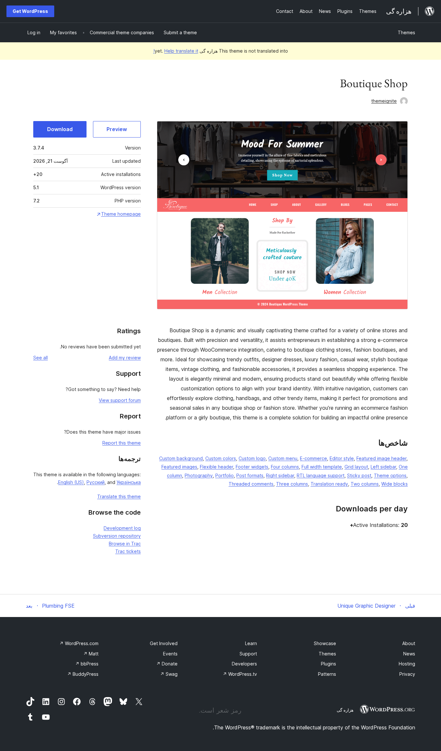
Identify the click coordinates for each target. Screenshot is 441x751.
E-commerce (313, 458)
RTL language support (320, 475)
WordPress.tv (240, 674)
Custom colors (220, 458)
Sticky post (359, 475)
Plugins (328, 663)
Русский (96, 482)
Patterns (327, 674)
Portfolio (224, 475)
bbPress (86, 663)
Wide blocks (394, 484)
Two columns (365, 484)
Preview (117, 129)
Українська (129, 482)
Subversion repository (117, 536)
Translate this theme (119, 496)
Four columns (285, 466)
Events (170, 653)
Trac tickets (128, 551)
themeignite (384, 101)
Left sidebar (383, 466)
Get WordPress (30, 11)
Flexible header (216, 466)
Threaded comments (251, 484)
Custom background (181, 458)
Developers (244, 663)
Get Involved (164, 643)
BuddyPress (82, 674)
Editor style (342, 458)
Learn (251, 643)
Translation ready (329, 484)
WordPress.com (78, 643)
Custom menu (282, 458)
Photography (199, 475)
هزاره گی (345, 710)
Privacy (407, 674)
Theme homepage (121, 214)
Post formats (249, 475)
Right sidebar (280, 475)
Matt (90, 653)
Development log (122, 528)
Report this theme (121, 443)
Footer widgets (252, 466)
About (408, 643)
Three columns (292, 484)
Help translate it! (175, 51)
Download (60, 129)
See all (40, 357)
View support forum (120, 400)
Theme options (390, 475)
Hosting (407, 663)
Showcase (325, 643)
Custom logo (252, 458)
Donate (167, 663)
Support (248, 653)
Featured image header (381, 458)
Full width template (322, 466)
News (409, 653)
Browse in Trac (125, 543)
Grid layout (356, 466)
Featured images (179, 466)
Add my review (125, 357)
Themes (406, 32)
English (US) (71, 482)
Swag (169, 674)
